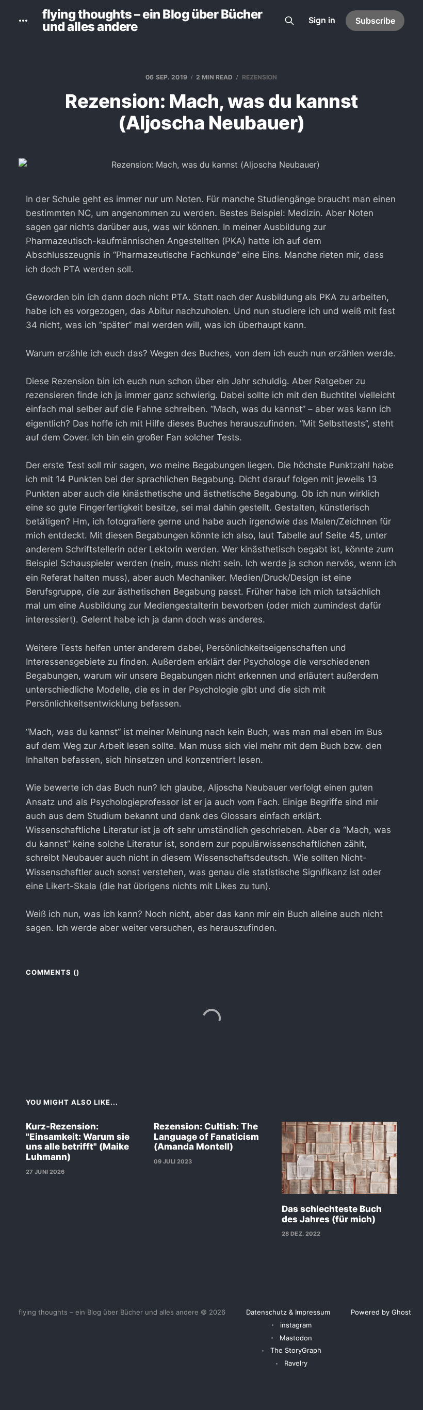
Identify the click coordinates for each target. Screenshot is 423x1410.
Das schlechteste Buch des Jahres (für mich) (332, 1214)
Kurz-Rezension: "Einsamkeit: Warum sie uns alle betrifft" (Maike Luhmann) (77, 1141)
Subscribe (375, 20)
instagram (296, 1325)
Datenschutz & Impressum (288, 1312)
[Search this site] (289, 20)
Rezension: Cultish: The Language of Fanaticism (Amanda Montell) (206, 1136)
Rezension (260, 77)
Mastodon (296, 1338)
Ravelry (295, 1363)
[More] (23, 20)
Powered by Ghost (381, 1312)
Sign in (321, 20)
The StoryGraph (295, 1350)
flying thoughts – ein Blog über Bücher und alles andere (152, 20)
